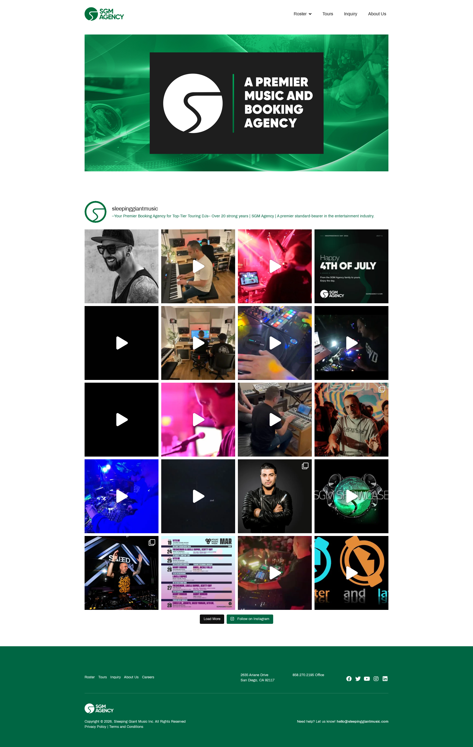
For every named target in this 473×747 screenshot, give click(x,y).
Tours (327, 13)
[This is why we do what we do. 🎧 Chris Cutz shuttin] (275, 343)
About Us (377, 13)
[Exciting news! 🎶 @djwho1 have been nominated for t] (275, 496)
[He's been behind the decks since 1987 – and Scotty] (121, 266)
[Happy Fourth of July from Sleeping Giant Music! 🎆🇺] (351, 266)
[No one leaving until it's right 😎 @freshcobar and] (198, 343)
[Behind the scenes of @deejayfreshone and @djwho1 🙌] (198, 266)
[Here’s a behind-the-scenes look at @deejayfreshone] (275, 420)
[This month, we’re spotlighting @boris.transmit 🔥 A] (351, 420)
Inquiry (350, 13)
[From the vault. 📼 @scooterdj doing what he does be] (121, 343)
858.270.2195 (303, 675)
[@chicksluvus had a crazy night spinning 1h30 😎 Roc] (121, 496)
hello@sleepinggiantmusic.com (362, 721)
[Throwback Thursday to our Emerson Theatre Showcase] (198, 496)
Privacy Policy (95, 727)
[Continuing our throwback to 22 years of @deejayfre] (121, 420)
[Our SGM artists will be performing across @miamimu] (198, 573)
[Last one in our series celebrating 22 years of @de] (351, 343)
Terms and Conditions (126, 727)
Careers (148, 677)
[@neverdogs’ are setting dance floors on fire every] (275, 573)
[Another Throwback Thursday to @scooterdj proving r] (275, 266)
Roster (300, 13)
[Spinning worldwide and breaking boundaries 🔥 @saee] (121, 573)
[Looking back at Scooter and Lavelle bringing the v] (351, 573)
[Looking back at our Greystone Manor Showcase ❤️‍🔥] (351, 496)
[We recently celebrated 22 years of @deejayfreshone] (198, 420)
